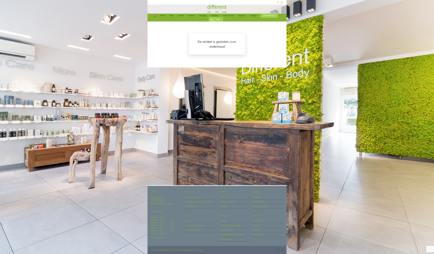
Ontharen (257, 197)
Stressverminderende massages (231, 234)
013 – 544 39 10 (157, 202)
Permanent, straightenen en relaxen (199, 202)
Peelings (223, 206)
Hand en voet (259, 221)
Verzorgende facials (227, 202)
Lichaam (189, 221)
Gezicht (222, 197)
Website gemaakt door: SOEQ (191, 250)
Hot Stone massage (227, 230)
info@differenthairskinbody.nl (161, 204)
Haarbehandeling (192, 197)
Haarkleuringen (191, 206)
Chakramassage (225, 239)
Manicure (257, 230)
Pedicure (257, 225)
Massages (223, 221)
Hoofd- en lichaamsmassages (230, 225)
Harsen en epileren (261, 206)
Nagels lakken (259, 234)
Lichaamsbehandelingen (195, 225)
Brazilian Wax (259, 202)
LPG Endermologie (192, 230)
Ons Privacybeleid (157, 237)
